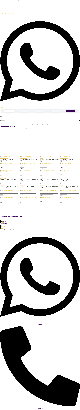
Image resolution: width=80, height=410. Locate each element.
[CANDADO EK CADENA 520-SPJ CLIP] (70, 163)
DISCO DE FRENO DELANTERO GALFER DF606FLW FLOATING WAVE (49, 194)
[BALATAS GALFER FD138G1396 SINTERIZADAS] (70, 156)
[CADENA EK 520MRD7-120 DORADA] (30, 190)
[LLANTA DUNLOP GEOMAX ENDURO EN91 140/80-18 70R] (70, 190)
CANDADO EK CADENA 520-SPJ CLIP (68, 166)
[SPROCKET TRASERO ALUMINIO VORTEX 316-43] (30, 170)
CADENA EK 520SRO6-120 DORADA (8, 179)
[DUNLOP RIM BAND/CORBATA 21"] (30, 183)
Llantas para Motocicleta (23, 158)
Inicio (2, 13)
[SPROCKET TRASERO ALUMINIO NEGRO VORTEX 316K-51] (50, 163)
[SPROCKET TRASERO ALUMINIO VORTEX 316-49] (10, 190)
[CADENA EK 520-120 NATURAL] (70, 170)
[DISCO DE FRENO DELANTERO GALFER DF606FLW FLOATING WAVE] (50, 190)
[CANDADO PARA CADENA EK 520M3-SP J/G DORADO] (30, 163)
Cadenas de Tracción (63, 171)
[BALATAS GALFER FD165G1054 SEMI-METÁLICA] (10, 170)
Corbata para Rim (22, 185)
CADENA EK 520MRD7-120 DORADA (28, 193)
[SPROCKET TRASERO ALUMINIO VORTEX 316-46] (50, 183)
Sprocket (41, 158)
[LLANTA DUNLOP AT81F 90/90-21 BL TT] (50, 197)
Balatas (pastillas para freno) (4, 158)
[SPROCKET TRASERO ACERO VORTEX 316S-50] (50, 156)
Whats (40, 324)
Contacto (13, 13)
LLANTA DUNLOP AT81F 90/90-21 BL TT (49, 199)
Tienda (5, 13)
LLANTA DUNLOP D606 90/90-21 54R (28, 159)
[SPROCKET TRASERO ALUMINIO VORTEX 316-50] (10, 197)
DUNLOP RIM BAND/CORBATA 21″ (27, 186)
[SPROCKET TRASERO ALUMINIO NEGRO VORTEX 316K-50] (70, 183)
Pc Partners (16, 229)
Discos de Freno (62, 178)
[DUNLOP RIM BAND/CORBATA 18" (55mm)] (10, 163)
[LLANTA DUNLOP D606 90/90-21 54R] (30, 156)
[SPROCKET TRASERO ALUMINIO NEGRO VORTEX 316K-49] (50, 170)
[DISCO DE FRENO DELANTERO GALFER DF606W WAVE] (10, 183)
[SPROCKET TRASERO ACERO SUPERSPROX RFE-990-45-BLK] (30, 197)
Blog (9, 13)
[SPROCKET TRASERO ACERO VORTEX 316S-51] (70, 197)
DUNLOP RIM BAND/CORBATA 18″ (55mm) (9, 166)
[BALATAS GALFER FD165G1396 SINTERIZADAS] (10, 156)
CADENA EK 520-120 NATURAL (67, 172)
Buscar (70, 111)
